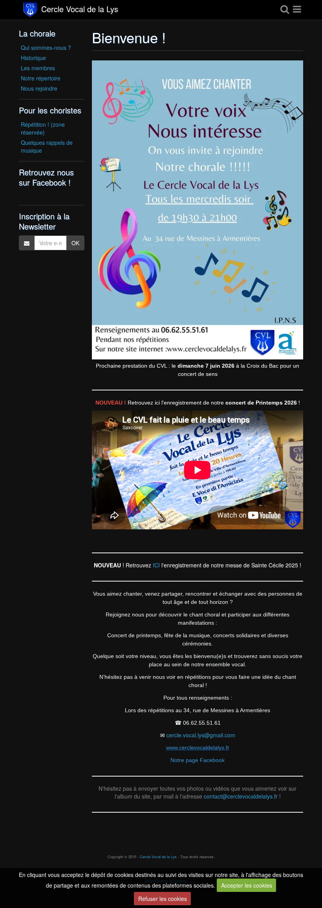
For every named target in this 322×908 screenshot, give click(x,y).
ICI (157, 565)
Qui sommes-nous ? (46, 47)
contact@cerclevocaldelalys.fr (241, 796)
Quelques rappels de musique (47, 146)
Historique (33, 58)
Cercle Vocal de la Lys (79, 10)
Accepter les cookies (246, 885)
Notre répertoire (40, 78)
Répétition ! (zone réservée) (43, 128)
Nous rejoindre (39, 88)
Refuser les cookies (162, 899)
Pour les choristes (50, 110)
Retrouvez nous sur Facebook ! (46, 177)
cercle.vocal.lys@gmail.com (200, 735)
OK (75, 243)
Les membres (38, 68)
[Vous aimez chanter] (197, 209)
